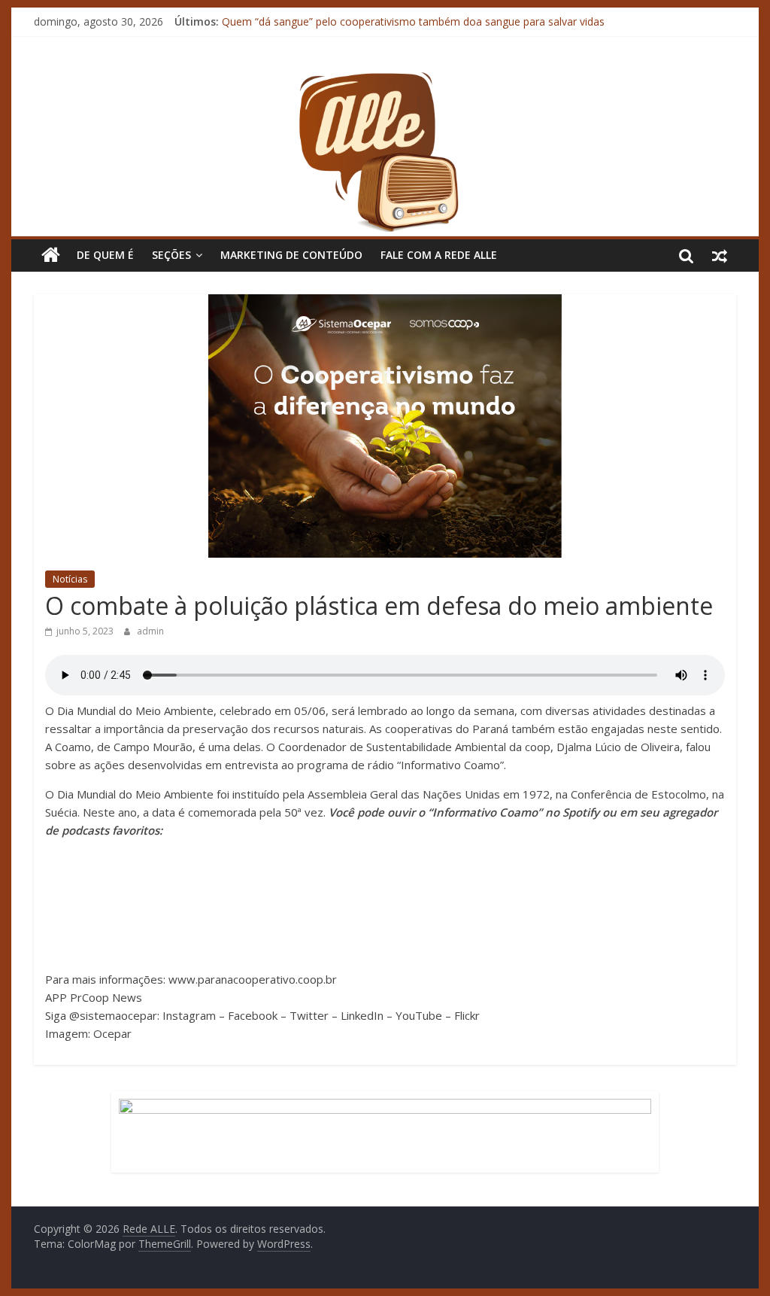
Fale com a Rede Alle (438, 255)
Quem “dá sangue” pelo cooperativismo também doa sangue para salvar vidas (413, 25)
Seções (171, 255)
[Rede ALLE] (384, 79)
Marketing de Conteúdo (291, 255)
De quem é (105, 255)
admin (150, 631)
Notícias (70, 579)
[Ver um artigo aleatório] (719, 255)
